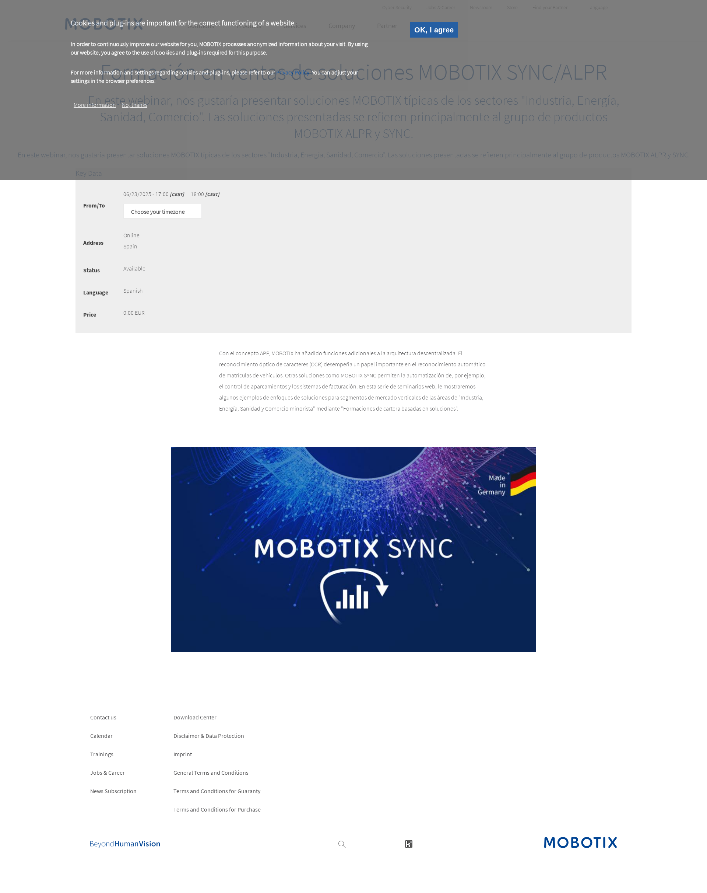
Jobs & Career (107, 772)
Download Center (195, 717)
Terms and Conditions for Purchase (217, 809)
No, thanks (134, 104)
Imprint (182, 754)
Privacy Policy (292, 72)
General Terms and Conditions (211, 772)
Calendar (101, 735)
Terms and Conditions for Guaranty (216, 791)
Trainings (101, 754)
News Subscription (113, 791)
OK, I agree (434, 30)
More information (95, 104)
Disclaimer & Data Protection (208, 735)
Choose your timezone (158, 211)
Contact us (103, 717)
